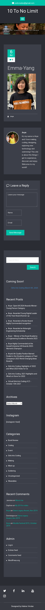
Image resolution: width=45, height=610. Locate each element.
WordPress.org (14, 560)
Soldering (12, 471)
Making (11, 461)
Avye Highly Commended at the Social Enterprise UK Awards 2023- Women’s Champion (20, 346)
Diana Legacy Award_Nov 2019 (25, 511)
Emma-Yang (21, 68)
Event (10, 450)
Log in (10, 545)
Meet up (11, 466)
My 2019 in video (21, 505)
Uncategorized (14, 476)
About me (19, 500)
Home (5, 30)
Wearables (12, 481)
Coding (10, 30)
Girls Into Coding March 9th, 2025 (24, 288)
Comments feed (14, 555)
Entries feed (13, 550)
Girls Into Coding (14, 456)
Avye (12, 116)
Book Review (13, 440)
